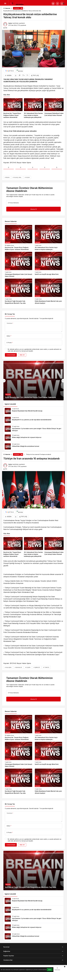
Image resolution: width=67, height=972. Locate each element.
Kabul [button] (49, 969)
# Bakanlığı (18, 667)
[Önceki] (4, 380)
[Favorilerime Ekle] (15, 75)
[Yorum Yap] (19, 75)
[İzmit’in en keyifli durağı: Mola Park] (48, 264)
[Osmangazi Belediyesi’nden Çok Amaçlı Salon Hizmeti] (54, 108)
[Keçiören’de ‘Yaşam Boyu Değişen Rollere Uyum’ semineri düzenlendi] (13, 108)
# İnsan (7, 177)
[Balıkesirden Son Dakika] (18, 3)
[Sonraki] (62, 380)
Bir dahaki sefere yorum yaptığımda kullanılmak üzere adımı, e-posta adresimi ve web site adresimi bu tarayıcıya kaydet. (34, 350)
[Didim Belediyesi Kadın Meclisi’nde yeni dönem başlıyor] (48, 291)
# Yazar (27, 177)
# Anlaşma (8, 667)
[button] (53, 3)
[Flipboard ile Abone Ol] (19, 70)
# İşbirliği (37, 667)
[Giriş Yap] (57, 3)
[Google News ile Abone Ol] (9, 70)
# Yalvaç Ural (17, 177)
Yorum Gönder (10, 355)
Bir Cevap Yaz (10, 314)
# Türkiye (46, 667)
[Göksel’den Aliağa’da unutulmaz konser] (33, 446)
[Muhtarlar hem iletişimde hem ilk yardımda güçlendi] (33, 380)
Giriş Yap (22, 355)
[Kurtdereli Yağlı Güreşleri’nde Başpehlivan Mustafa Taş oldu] (18, 291)
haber (10, 23)
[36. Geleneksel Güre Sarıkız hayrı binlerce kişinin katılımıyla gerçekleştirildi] (33, 108)
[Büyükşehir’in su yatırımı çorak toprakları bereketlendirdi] (33, 419)
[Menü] (5, 3)
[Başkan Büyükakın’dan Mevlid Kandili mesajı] (33, 411)
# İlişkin (27, 667)
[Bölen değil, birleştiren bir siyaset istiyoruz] (33, 437)
